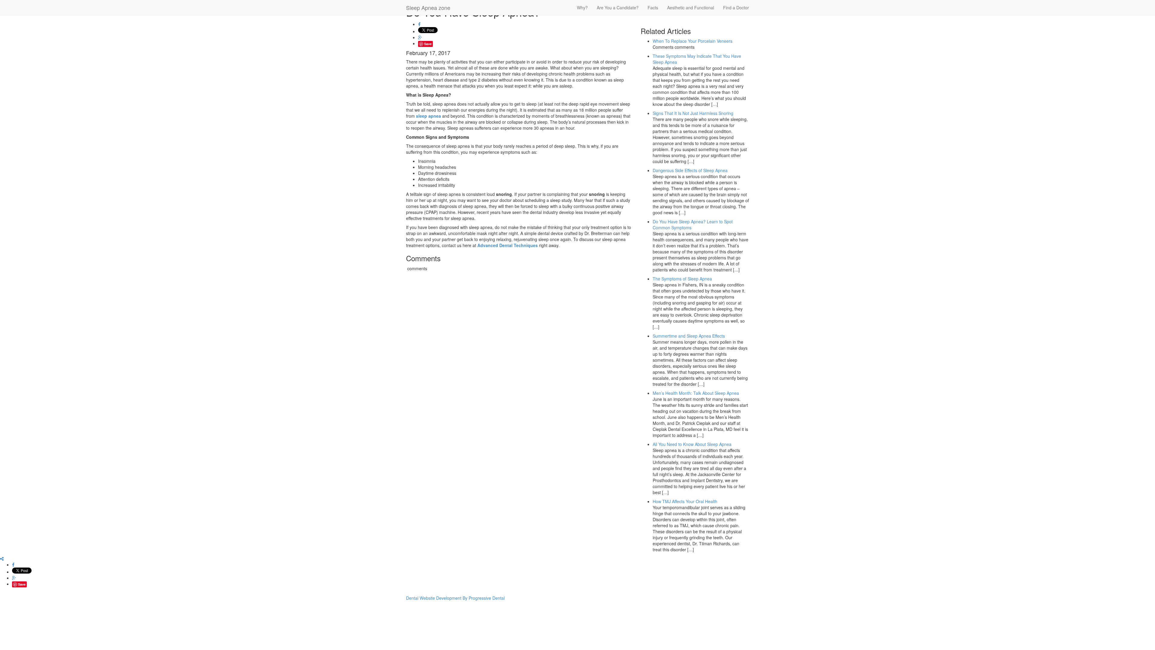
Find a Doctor (736, 8)
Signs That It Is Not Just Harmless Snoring (693, 113)
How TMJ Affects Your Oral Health (685, 501)
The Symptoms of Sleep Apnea (682, 279)
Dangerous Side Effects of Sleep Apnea (690, 170)
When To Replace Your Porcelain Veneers (692, 41)
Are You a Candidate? (618, 8)
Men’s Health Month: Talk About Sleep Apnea (696, 393)
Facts (653, 8)
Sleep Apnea (428, 7)
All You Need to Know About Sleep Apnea (692, 444)
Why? (582, 8)
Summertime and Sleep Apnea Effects (689, 336)
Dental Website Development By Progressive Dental (455, 598)
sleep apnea (428, 116)
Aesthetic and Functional (690, 8)
